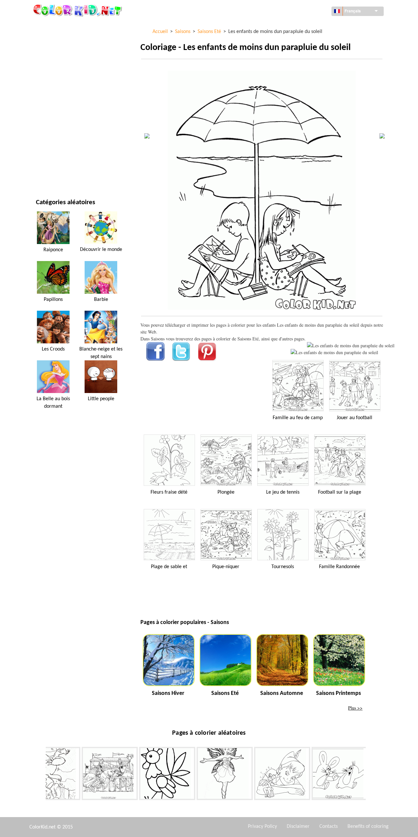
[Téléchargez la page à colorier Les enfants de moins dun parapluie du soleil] (334, 352)
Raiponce (53, 250)
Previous (41, 774)
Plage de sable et (169, 566)
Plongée (225, 492)
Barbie (101, 299)
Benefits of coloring (368, 826)
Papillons (53, 299)
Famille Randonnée (339, 566)
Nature (43, 173)
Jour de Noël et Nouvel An (64, 146)
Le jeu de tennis (282, 492)
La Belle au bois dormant (53, 402)
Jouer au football (354, 417)
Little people (101, 399)
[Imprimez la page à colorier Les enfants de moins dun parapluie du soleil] (350, 345)
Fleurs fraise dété (169, 492)
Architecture (50, 52)
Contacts (328, 826)
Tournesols (282, 566)
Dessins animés (52, 79)
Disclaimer (298, 826)
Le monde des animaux (60, 66)
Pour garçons (51, 119)
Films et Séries (51, 159)
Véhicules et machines (60, 26)
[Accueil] (78, 10)
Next (370, 774)
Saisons (44, 106)
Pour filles (47, 92)
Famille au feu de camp (298, 417)
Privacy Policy (262, 826)
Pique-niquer (225, 566)
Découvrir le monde (58, 39)
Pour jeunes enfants (58, 133)
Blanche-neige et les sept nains (100, 353)
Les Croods (53, 349)
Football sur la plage (339, 492)
